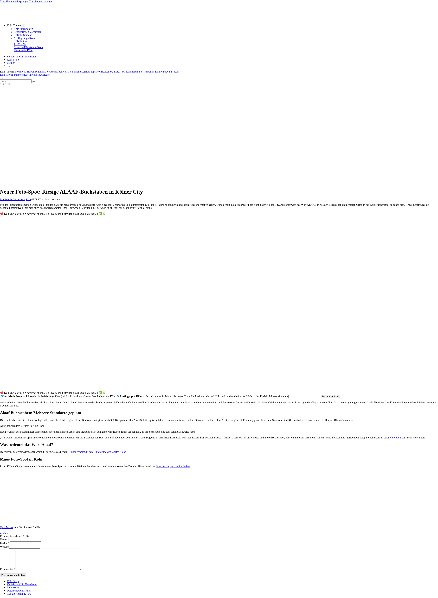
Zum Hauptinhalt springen (14, 1)
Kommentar (7, 569)
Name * (4, 539)
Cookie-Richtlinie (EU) (19, 593)
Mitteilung (395, 437)
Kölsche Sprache (23, 35)
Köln (28, 199)
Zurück (4, 533)
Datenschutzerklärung (18, 590)
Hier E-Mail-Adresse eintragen (271, 396)
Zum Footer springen (40, 1)
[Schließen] (8, 66)
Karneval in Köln (23, 50)
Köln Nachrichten (23, 28)
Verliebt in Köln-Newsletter (22, 56)
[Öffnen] (1, 78)
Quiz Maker (6, 527)
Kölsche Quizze (22, 41)
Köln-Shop (6, 74)
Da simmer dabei (330, 396)
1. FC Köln (20, 44)
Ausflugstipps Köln (24, 38)
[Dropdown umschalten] (23, 25)
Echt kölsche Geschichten (28, 31)
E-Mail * (5, 543)
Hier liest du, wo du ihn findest (173, 466)
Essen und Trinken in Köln (28, 47)
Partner (11, 62)
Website (4, 546)
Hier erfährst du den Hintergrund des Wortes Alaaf (98, 451)
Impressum (13, 587)
